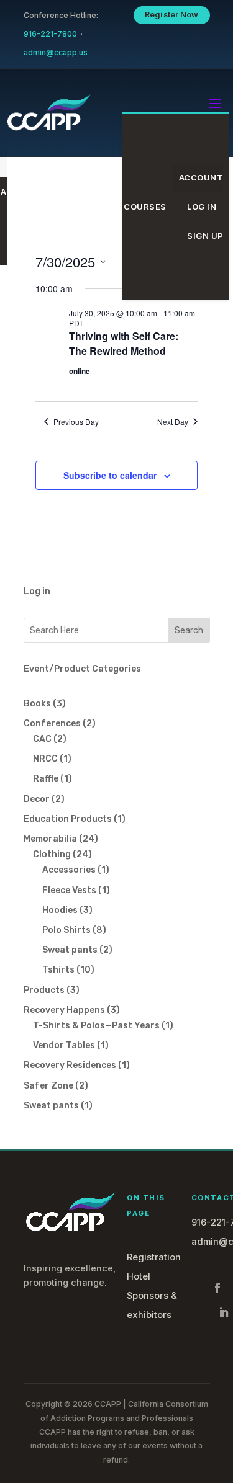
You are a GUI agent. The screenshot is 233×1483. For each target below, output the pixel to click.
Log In (201, 207)
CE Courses (138, 207)
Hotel (138, 1276)
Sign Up (205, 236)
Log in (37, 591)
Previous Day (76, 422)
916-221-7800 (50, 33)
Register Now (172, 14)
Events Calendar (56, 207)
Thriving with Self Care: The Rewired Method (123, 343)
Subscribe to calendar (110, 475)
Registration (154, 1257)
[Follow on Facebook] (217, 1287)
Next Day (172, 422)
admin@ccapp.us (56, 52)
